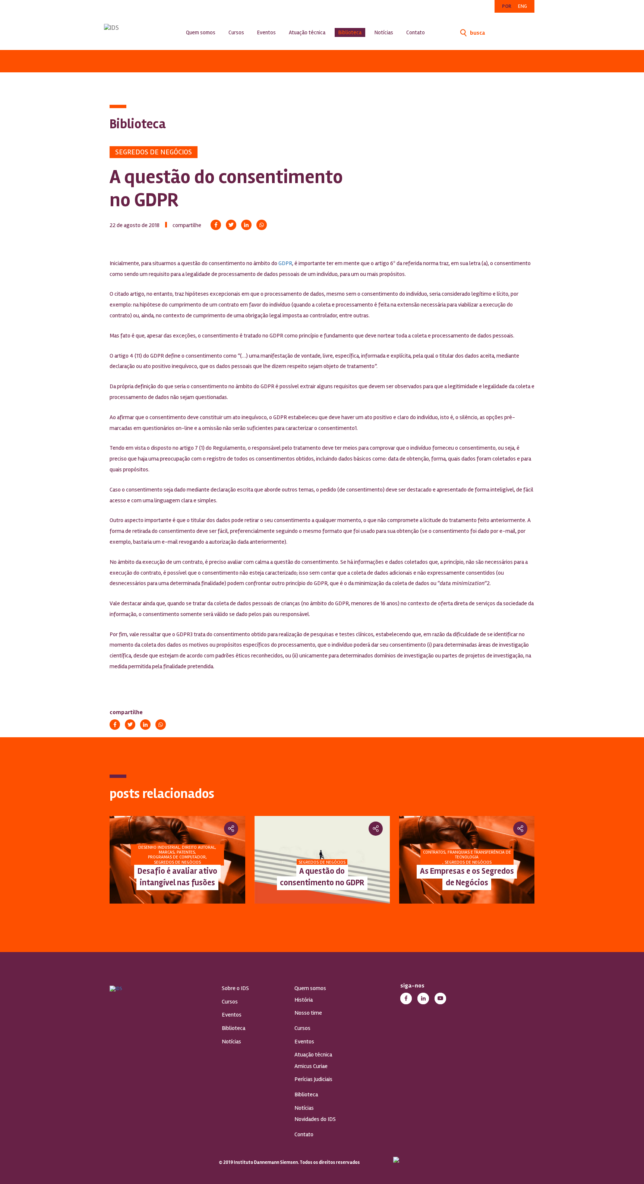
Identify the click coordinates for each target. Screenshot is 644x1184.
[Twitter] (231, 225)
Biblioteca (350, 32)
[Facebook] (216, 225)
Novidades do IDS (315, 1119)
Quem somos (200, 32)
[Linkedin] (246, 225)
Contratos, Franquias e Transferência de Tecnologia (341, 855)
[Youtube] (440, 998)
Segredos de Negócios (153, 152)
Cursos (236, 32)
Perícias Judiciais (313, 1079)
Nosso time (308, 1013)
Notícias (384, 32)
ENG (522, 6)
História (303, 1000)
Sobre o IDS (235, 988)
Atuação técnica (307, 32)
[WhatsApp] (261, 225)
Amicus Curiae (311, 1066)
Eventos (266, 32)
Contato (415, 32)
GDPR (285, 263)
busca (477, 32)
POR (506, 6)
